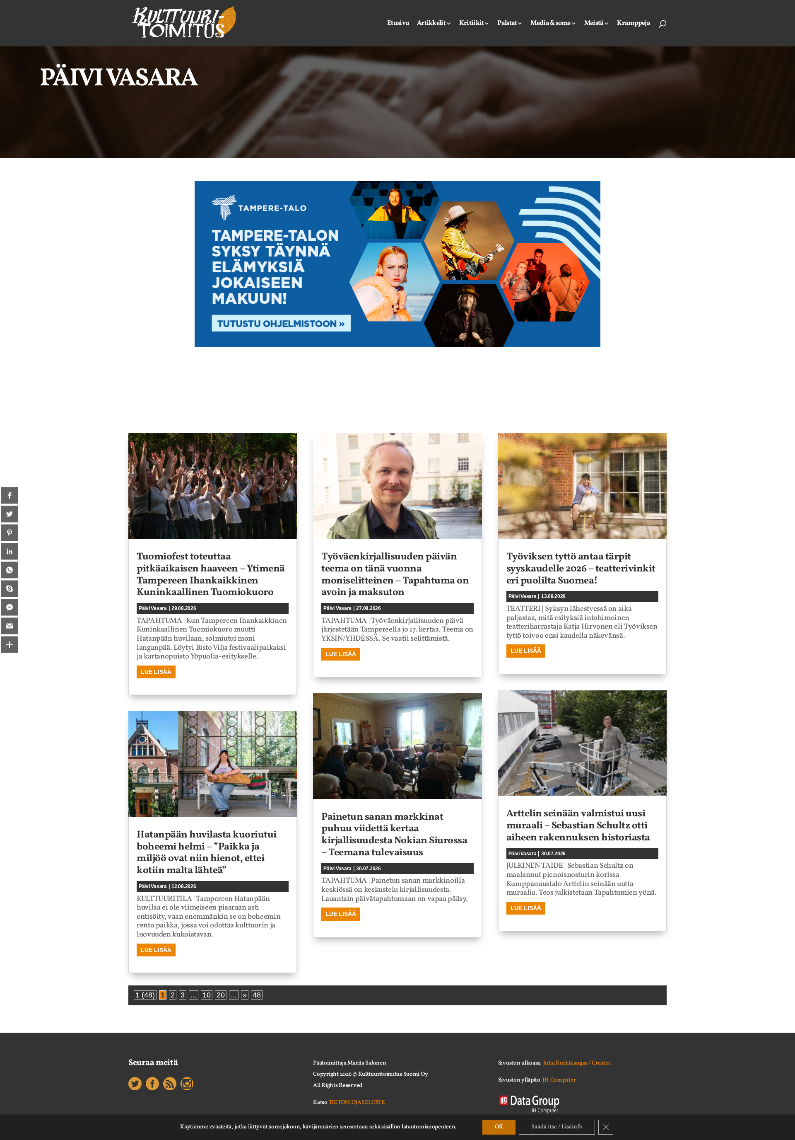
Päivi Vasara (153, 608)
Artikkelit (431, 24)
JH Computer (559, 1080)
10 (206, 995)
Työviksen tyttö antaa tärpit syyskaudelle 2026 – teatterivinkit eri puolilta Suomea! (580, 569)
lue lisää (156, 671)
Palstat (507, 24)
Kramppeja (633, 24)
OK (499, 1127)
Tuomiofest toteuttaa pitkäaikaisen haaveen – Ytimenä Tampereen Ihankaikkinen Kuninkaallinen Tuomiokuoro (211, 575)
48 (257, 995)
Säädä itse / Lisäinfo (557, 1127)
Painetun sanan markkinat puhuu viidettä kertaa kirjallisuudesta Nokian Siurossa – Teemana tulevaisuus (394, 835)
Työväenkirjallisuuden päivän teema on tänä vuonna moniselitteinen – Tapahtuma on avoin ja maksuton (395, 575)
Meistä (594, 24)
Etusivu (398, 24)
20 (221, 995)
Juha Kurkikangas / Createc (577, 1063)
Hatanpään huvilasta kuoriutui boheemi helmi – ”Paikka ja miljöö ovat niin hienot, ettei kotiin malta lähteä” (207, 853)
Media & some (550, 24)
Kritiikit (471, 24)
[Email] (9, 626)
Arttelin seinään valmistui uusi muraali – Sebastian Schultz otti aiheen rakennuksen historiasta (578, 826)
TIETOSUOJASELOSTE (357, 1102)
